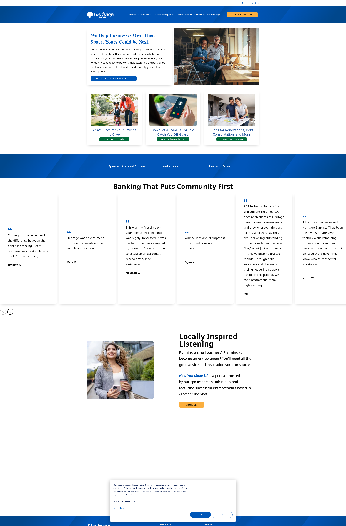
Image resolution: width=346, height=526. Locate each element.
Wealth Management (164, 14)
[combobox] (244, 3)
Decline (222, 515)
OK (200, 515)
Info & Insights (167, 524)
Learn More (118, 508)
